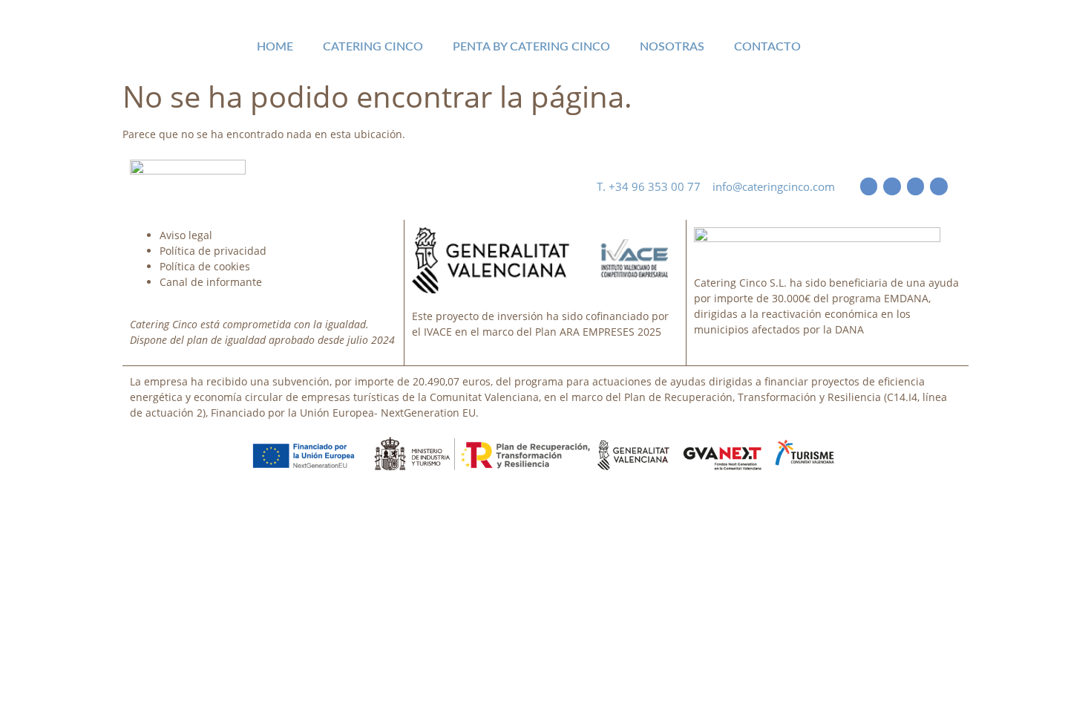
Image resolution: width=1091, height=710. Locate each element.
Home (275, 47)
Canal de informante (211, 282)
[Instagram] (938, 186)
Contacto (767, 47)
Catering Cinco (373, 47)
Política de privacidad (213, 251)
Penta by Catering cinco (531, 47)
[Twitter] (891, 186)
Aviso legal (186, 235)
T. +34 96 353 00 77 (654, 186)
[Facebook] (868, 186)
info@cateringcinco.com (773, 186)
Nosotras (672, 47)
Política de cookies (205, 266)
